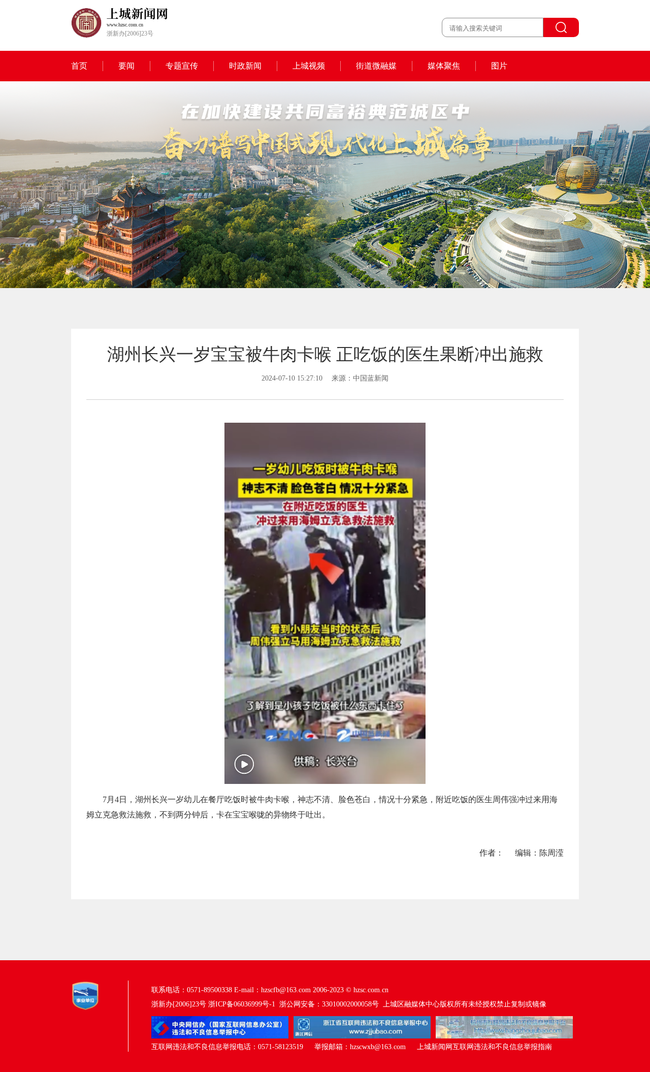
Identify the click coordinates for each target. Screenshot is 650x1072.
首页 (79, 65)
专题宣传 (182, 65)
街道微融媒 (376, 65)
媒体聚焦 (444, 65)
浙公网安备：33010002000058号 (329, 1004)
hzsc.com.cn (370, 990)
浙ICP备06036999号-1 (241, 1004)
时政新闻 (245, 65)
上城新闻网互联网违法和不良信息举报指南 (484, 1047)
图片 (499, 65)
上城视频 (308, 65)
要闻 (126, 65)
